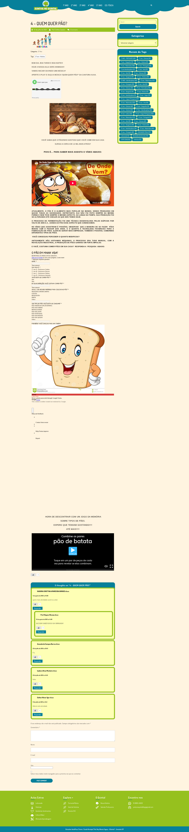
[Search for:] (137, 22)
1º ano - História (142, 62)
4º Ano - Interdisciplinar (144, 110)
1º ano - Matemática (128, 66)
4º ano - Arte (143, 103)
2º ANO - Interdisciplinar (129, 80)
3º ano (82, 5)
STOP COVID (125, 139)
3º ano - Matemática (128, 103)
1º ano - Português (145, 66)
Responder (37, 608)
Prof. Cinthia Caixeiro (58, 29)
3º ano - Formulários (143, 88)
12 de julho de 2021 (40, 29)
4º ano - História (127, 110)
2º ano (74, 5)
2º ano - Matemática (148, 80)
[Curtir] (33, 574)
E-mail (33, 755)
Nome (33, 745)
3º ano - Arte (142, 84)
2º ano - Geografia (127, 77)
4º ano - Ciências (127, 106)
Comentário (35, 727)
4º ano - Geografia (143, 106)
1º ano (65, 5)
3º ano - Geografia (127, 91)
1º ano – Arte (143, 69)
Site (32, 765)
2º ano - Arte (125, 73)
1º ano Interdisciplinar (128, 69)
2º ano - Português (127, 84)
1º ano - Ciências (145, 58)
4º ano (91, 5)
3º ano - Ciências (127, 88)
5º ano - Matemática (147, 128)
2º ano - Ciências (140, 73)
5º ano (99, 5)
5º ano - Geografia (127, 125)
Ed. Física (109, 5)
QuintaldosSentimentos (140, 136)
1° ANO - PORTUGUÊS (128, 58)
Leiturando (125, 136)
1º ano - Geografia (127, 62)
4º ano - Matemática (128, 117)
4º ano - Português (145, 117)
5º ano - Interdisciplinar (128, 128)
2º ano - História (40, 56)
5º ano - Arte (125, 121)
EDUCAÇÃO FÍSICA (144, 132)
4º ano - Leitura (126, 114)
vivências (137, 139)
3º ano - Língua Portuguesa (130, 99)
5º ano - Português (127, 132)
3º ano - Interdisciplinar (128, 95)
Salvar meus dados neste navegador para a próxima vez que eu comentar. (56, 774)
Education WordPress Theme (73, 829)
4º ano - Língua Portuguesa (144, 114)
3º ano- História (142, 91)
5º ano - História (143, 125)
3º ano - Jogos (145, 95)
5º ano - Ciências (140, 121)
